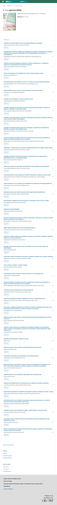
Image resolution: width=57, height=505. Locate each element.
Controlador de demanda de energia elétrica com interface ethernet (21, 356)
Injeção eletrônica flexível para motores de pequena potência (19, 227)
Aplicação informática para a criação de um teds (16, 338)
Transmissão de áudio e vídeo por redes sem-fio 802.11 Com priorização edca (23, 273)
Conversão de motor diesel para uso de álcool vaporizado (18, 290)
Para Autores (6, 469)
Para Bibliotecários (7, 471)
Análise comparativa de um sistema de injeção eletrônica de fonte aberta (22, 347)
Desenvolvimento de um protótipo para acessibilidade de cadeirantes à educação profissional (28, 183)
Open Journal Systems (8, 445)
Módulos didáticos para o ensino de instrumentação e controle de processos (23, 90)
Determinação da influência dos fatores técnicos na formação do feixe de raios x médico (26, 200)
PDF (7, 47)
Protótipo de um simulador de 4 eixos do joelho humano (18, 99)
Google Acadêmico (8, 489)
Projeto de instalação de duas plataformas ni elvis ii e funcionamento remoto (23, 73)
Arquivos (9, 5)
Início (4, 5)
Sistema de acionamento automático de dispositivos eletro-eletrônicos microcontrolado (26, 166)
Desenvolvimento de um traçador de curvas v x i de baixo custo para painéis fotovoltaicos (27, 82)
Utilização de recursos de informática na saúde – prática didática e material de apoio (25, 410)
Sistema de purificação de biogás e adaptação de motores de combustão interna (24, 298)
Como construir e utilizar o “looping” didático (15, 265)
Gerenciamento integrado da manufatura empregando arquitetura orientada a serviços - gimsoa (28, 391)
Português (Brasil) (7, 458)
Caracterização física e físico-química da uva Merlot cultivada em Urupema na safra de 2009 (27, 175)
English (5, 453)
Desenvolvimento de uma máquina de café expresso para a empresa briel (22, 374)
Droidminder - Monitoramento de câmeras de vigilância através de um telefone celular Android (28, 147)
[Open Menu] (2, 1)
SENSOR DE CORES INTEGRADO (11, 209)
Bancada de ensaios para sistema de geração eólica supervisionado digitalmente (24, 192)
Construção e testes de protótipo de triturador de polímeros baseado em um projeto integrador (28, 256)
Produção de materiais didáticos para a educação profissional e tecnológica (23, 43)
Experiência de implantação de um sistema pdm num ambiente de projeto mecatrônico (26, 383)
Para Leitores (6, 467)
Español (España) (7, 455)
